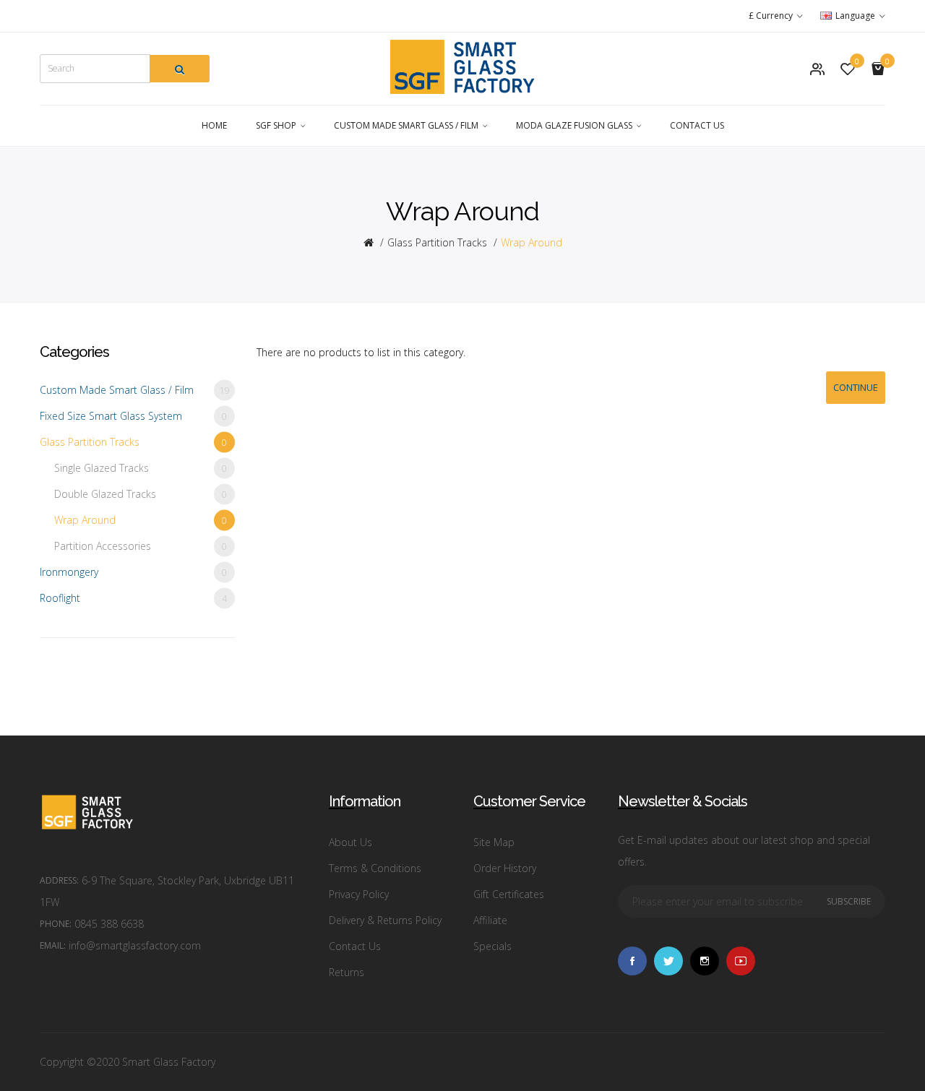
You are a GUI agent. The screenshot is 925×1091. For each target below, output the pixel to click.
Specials (492, 946)
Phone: (56, 924)
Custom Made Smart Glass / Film (135, 390)
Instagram (704, 960)
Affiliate (490, 920)
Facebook (632, 960)
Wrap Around (531, 242)
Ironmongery (133, 572)
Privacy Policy (359, 894)
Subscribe (849, 901)
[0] (847, 68)
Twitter (668, 960)
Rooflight (133, 598)
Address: (59, 880)
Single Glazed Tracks (140, 468)
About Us (350, 842)
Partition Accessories (140, 546)
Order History (504, 868)
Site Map (494, 842)
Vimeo (740, 960)
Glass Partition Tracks (437, 242)
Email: (53, 945)
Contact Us (355, 946)
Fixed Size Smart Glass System (133, 416)
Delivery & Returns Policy (385, 920)
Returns (346, 972)
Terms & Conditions (375, 868)
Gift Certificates (508, 894)
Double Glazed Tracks (140, 494)
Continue (855, 387)
